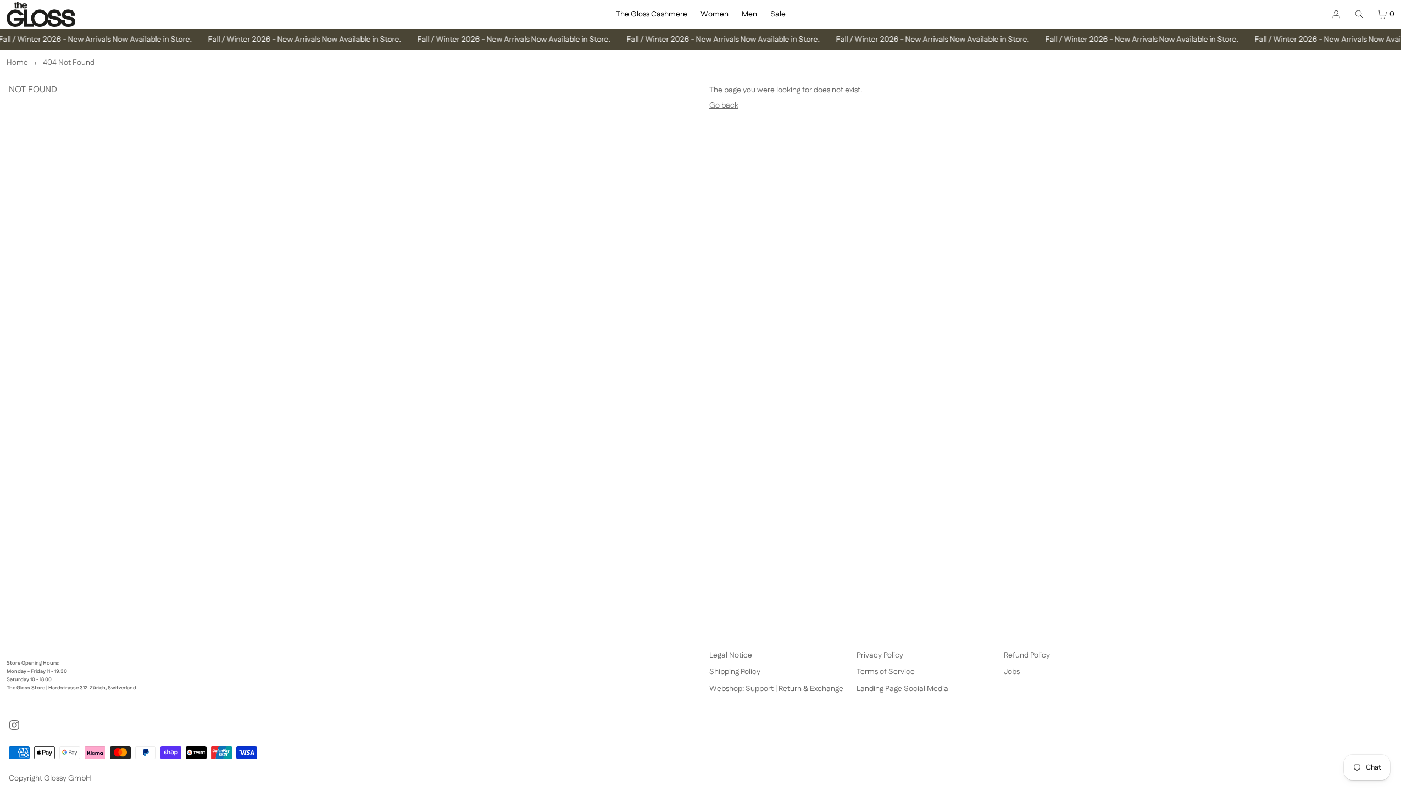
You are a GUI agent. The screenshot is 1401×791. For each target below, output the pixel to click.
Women (714, 14)
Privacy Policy (880, 655)
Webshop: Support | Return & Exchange (776, 688)
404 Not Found (68, 62)
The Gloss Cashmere (651, 14)
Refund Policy (1027, 655)
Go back (723, 105)
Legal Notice (730, 655)
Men (749, 14)
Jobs (1012, 671)
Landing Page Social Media (902, 688)
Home (17, 62)
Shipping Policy (734, 671)
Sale (778, 14)
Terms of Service (886, 671)
